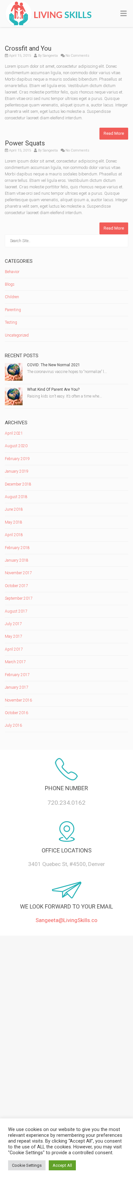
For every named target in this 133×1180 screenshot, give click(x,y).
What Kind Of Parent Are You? (53, 389)
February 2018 (17, 548)
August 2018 (16, 497)
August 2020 (16, 446)
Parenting (13, 310)
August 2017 (16, 611)
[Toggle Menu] (123, 14)
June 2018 (14, 509)
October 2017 (16, 586)
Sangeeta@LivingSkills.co (66, 920)
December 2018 (18, 484)
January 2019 (16, 471)
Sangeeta (50, 56)
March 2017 (15, 662)
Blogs (10, 284)
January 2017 (16, 687)
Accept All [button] (62, 1165)
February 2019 (17, 459)
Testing (11, 322)
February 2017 (17, 675)
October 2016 (16, 713)
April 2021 (14, 433)
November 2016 (18, 700)
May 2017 (13, 636)
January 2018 (16, 560)
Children (12, 297)
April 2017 (14, 649)
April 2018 (14, 535)
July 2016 (13, 725)
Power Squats (25, 143)
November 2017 (18, 573)
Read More (114, 133)
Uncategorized (17, 335)
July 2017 (13, 624)
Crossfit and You (28, 48)
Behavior (12, 272)
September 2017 (19, 598)
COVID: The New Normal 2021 (53, 365)
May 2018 (13, 522)
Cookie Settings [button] (27, 1165)
